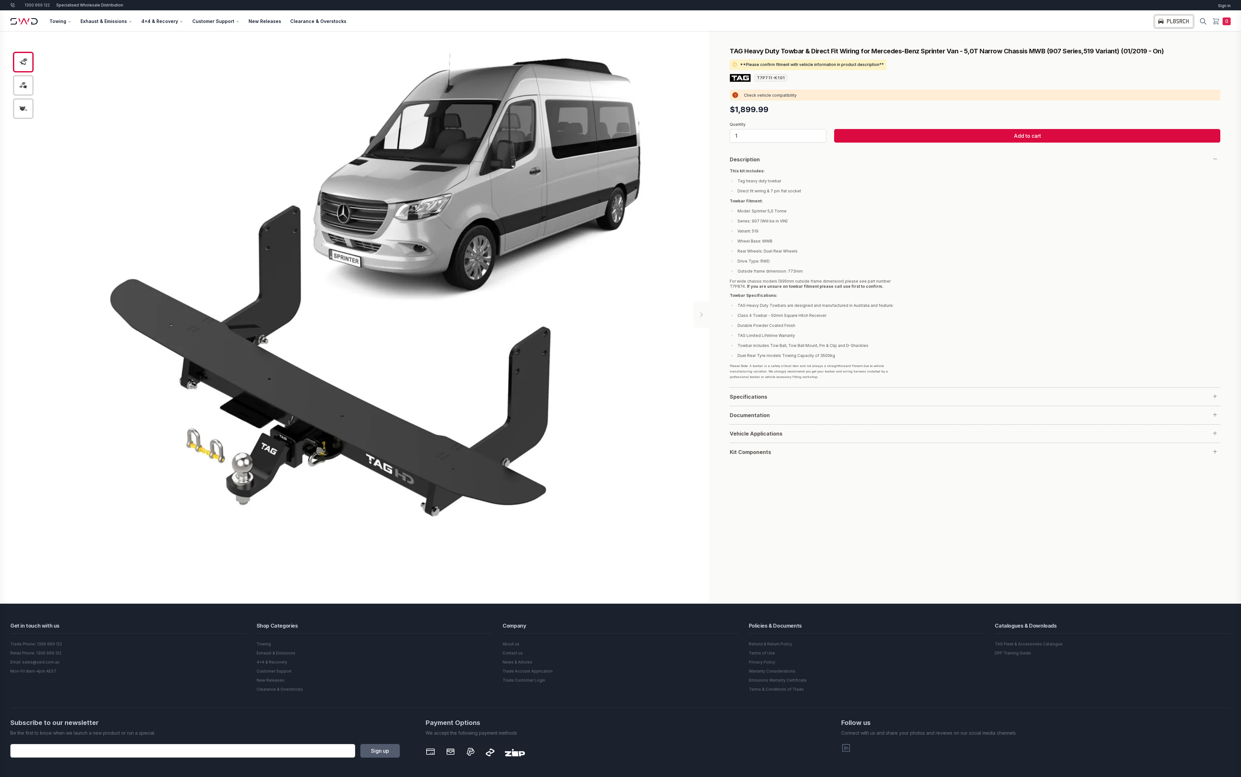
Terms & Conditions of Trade (776, 689)
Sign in (1224, 5)
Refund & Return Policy (770, 644)
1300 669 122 (37, 5)
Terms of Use (762, 653)
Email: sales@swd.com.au (34, 662)
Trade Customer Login (524, 680)
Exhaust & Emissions (103, 21)
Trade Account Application (528, 671)
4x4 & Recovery (159, 21)
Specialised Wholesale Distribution (89, 5)
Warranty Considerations (772, 671)
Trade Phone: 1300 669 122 (36, 644)
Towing (57, 21)
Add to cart (1027, 136)
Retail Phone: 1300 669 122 (35, 653)
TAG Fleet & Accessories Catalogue (1029, 644)
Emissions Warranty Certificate (778, 680)
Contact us (513, 653)
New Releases (265, 21)
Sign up (380, 751)
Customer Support (213, 21)
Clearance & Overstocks (318, 21)
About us (511, 644)
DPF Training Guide (1013, 653)
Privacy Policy (762, 662)
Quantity (738, 124)
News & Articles (517, 662)
